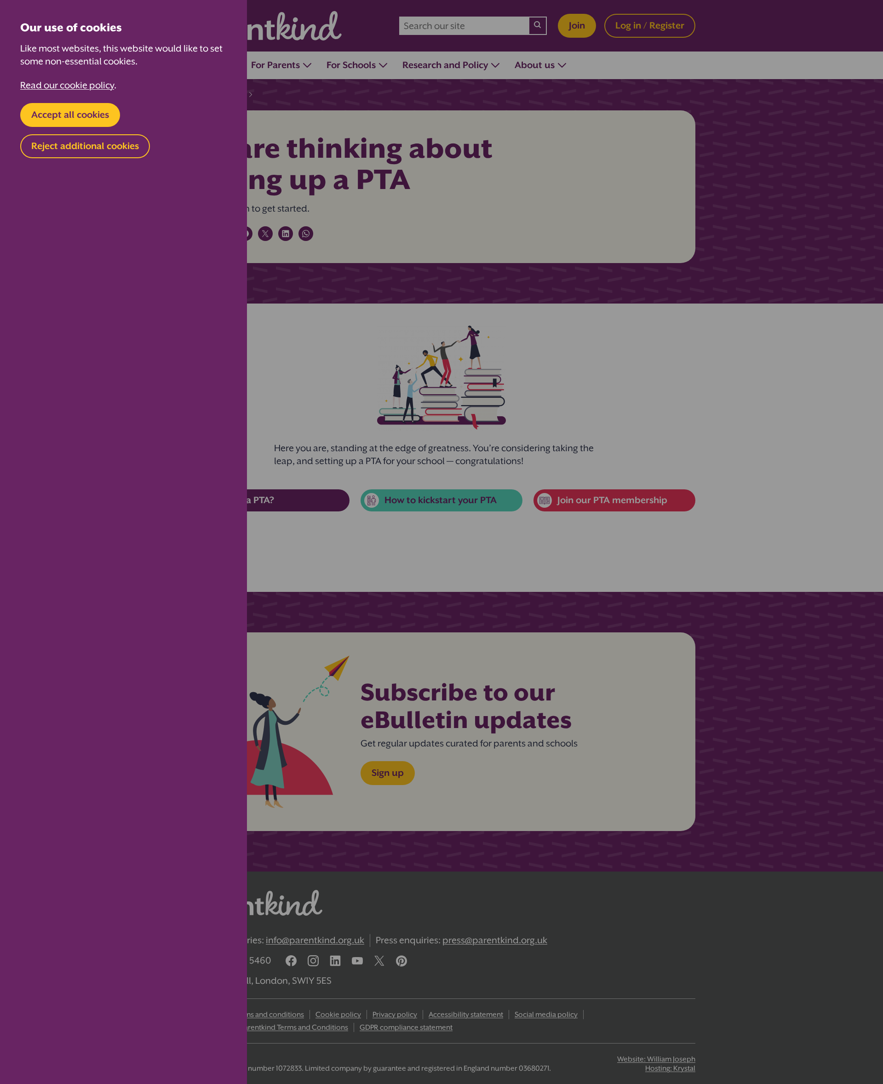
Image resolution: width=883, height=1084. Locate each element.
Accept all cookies (70, 114)
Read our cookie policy (67, 85)
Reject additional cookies (85, 146)
